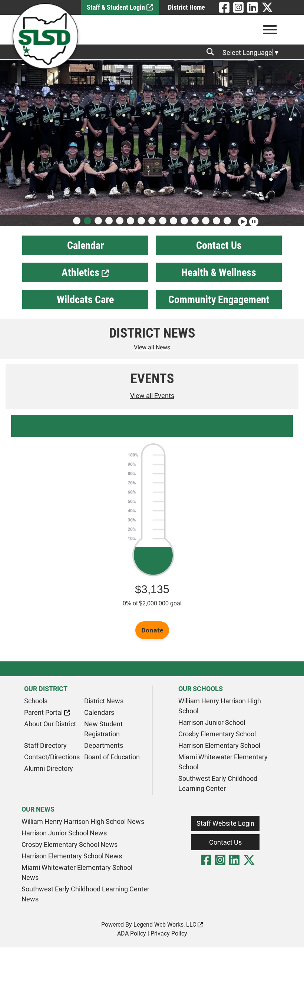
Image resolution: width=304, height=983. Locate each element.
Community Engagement (219, 299)
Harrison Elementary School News (72, 856)
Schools (35, 701)
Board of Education (112, 757)
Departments (103, 745)
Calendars (99, 712)
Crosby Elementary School (217, 734)
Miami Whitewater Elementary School (223, 762)
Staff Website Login (225, 823)
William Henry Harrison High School (219, 706)
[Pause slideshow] (252, 218)
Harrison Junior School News (64, 833)
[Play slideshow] (241, 218)
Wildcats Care (85, 299)
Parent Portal (44, 712)
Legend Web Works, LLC (165, 924)
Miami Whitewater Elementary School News (77, 872)
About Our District (50, 724)
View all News (152, 347)
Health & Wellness (218, 272)
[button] (76, 220)
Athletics (82, 272)
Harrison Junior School (211, 722)
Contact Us (219, 245)
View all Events (152, 396)
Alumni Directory (48, 768)
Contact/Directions (52, 757)
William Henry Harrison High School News (83, 821)
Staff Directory (45, 745)
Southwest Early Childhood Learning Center (217, 783)
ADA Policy (131, 933)
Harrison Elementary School (219, 745)
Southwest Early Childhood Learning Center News (85, 894)
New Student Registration (103, 729)
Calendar (85, 245)
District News (103, 701)
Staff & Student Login (116, 7)
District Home (186, 7)
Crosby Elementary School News (70, 844)
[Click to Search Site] (212, 52)
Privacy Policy (169, 933)
